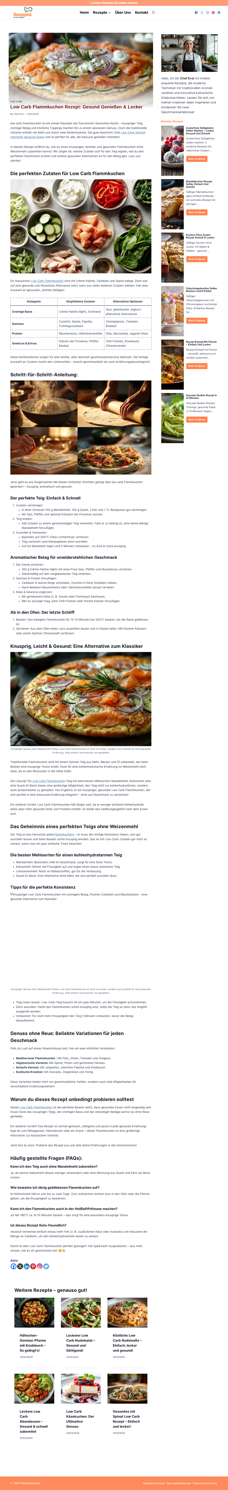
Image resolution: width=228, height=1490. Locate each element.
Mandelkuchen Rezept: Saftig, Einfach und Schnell (199, 184)
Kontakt (141, 12)
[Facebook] (196, 12)
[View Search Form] (153, 13)
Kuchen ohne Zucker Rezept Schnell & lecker (200, 236)
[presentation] (34, 1313)
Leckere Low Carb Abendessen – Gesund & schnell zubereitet (34, 1421)
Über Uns (123, 12)
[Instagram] (207, 12)
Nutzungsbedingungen (179, 1483)
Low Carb (16, 101)
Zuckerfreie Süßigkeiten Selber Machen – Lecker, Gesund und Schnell (200, 131)
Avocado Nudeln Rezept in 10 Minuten (201, 397)
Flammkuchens (64, 834)
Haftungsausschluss (154, 1483)
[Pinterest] (213, 12)
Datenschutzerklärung (205, 1483)
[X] (202, 12)
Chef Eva (19, 114)
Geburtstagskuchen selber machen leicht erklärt (201, 290)
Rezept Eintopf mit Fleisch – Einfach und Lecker (201, 343)
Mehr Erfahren (196, 158)
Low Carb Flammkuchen (47, 281)
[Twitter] (46, 1266)
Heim (84, 12)
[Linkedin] (219, 12)
